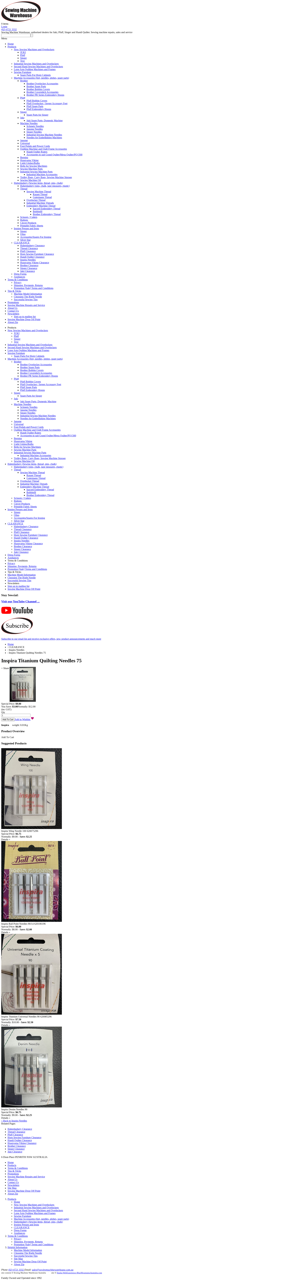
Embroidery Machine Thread (41, 205)
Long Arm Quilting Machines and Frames (35, 69)
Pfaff (22, 55)
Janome (24, 140)
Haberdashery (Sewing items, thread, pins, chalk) (38, 183)
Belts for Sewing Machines (33, 166)
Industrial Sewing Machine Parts (36, 171)
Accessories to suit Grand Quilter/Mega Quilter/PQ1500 (54, 154)
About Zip (13, 322)
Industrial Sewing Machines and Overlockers (36, 63)
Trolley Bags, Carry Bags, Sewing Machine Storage (46, 177)
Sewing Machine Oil (30, 180)
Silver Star (25, 240)
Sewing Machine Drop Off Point (24, 319)
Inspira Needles (28, 259)
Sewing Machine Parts (31, 168)
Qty (3, 712)
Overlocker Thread (36, 200)
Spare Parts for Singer (37, 114)
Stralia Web (62, 1273)
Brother (24, 80)
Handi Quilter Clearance (32, 257)
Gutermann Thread (42, 197)
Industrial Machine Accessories (42, 174)
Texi (22, 61)
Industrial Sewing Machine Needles (44, 134)
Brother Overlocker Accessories (42, 83)
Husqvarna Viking (29, 160)
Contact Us (13, 311)
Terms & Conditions (18, 279)
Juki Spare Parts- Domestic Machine (45, 120)
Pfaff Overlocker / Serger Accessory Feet (47, 103)
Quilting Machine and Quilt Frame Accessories (43, 149)
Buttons (24, 220)
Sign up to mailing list (25, 316)
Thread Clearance (29, 248)
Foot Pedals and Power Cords (35, 146)
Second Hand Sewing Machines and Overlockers (38, 66)
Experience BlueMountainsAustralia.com (84, 1273)
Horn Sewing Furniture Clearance (37, 254)
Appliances (19, 276)
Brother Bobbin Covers (38, 89)
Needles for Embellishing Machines (44, 137)
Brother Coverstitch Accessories (42, 92)
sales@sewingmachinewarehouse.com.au (52, 1269)
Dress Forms (20, 274)
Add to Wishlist (23, 719)
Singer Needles (34, 132)
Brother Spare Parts (36, 86)
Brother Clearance (29, 265)
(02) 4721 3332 (9, 29)
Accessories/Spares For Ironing (35, 237)
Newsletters (13, 313)
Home (11, 43)
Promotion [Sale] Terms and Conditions (33, 288)
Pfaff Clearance (28, 251)
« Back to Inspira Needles (14, 1120)
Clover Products (28, 222)
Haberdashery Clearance (32, 245)
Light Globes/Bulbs (30, 163)
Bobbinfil (37, 211)
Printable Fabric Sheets (31, 225)
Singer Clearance (28, 268)
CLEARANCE (22, 242)
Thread (23, 188)
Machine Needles (29, 123)
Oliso (23, 234)
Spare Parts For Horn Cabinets (35, 75)
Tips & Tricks (14, 291)
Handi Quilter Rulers (37, 151)
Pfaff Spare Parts (35, 106)
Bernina (24, 157)
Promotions (13, 302)
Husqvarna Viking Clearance (34, 262)
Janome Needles (35, 129)
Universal (25, 143)
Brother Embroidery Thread (47, 214)
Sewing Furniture (22, 72)
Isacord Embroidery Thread (46, 208)
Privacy (17, 282)
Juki (22, 117)
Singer (23, 58)
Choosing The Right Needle (28, 296)
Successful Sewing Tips (26, 299)
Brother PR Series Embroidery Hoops (45, 95)
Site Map (12, 1188)
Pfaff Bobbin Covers (37, 100)
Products (12, 46)
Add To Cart (7, 737)
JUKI (23, 52)
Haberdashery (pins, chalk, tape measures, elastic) (45, 186)
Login (4, 26)
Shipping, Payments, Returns (28, 285)
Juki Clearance (27, 271)
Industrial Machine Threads (40, 203)
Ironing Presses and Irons (26, 228)
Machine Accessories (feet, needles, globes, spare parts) (41, 78)
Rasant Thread (40, 194)
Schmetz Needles (35, 126)
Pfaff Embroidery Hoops (39, 109)
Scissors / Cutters (28, 217)
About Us (12, 308)
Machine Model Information (28, 293)
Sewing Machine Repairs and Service (26, 305)
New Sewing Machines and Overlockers (34, 49)
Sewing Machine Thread (39, 191)
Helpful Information (17, 1247)
